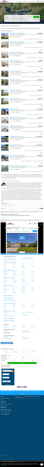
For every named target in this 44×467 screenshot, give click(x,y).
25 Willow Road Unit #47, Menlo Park (16, 52)
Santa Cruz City (6, 312)
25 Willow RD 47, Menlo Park (15, 60)
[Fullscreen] (37, 254)
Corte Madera (24, 286)
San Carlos (5, 282)
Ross (13, 290)
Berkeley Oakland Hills (7, 271)
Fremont (23, 272)
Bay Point (14, 263)
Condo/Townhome (25, 19)
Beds (12, 18)
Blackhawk (23, 263)
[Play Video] (1, 254)
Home (20, 19)
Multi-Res (21, 20)
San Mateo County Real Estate (9, 277)
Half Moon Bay (15, 280)
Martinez (32, 265)
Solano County (24, 352)
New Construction (33, 325)
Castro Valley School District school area (27, 258)
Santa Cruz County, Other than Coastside (9, 316)
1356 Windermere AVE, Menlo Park (16, 144)
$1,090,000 (39, 136)
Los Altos (32, 304)
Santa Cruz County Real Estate (9, 311)
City (12, 15)
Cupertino (14, 304)
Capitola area (5, 313)
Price (20, 15)
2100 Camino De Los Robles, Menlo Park (17, 155)
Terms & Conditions (4, 465)
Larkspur (23, 287)
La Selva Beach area (25, 314)
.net (2, 396)
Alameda (14, 271)
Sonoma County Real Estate (9, 297)
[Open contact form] (38, 1)
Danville (5, 265)
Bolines (14, 286)
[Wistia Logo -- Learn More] (40, 254)
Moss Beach (14, 281)
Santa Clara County (6, 352)
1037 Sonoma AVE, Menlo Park (15, 98)
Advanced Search (36, 19)
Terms (19, 461)
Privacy (22, 461)
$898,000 (40, 165)
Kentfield (14, 287)
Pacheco (23, 266)
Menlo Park (32, 280)
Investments (14, 325)
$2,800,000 (40, 33)
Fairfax (5, 287)
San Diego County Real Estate (9, 320)
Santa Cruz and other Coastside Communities (28, 312)
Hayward (32, 272)
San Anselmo (24, 290)
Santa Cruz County (15, 352)
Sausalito (14, 291)
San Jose (14, 307)
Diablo (14, 265)
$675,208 (40, 117)
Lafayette (23, 265)
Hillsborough (23, 280)
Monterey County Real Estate (9, 318)
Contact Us (3, 28)
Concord (32, 263)
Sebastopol (23, 291)
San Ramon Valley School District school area (10, 258)
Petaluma (32, 289)
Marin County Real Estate (8, 285)
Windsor (14, 293)
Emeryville (14, 272)
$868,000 (40, 52)
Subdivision (6, 18)
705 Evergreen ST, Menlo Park (15, 79)
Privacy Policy (36, 464)
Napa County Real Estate (8, 295)
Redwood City (33, 281)
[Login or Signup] (42, 1)
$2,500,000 (40, 90)
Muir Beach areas (6, 289)
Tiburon (5, 293)
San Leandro (14, 275)
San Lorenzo (23, 275)
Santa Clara (23, 307)
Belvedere (5, 286)
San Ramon (5, 267)
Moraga (5, 266)
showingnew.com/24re (8, 384)
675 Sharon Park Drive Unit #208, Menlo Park (18, 117)
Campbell (5, 304)
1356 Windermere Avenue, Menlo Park (17, 136)
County (6, 15)
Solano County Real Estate (9, 299)
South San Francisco (25, 282)
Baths (16, 18)
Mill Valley (32, 287)
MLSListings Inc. (9, 180)
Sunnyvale (5, 308)
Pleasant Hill (33, 266)
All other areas (24, 267)
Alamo (4, 263)
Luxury (23, 325)
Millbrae (5, 281)
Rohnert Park (5, 290)
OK (41, 464)
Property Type (21, 18)
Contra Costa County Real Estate (10, 262)
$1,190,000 (40, 109)
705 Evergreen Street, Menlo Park (16, 71)
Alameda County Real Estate (9, 270)
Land (24, 20)
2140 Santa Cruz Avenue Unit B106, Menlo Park (18, 165)
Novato (14, 289)
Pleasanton (5, 275)
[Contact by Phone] (40, 1)
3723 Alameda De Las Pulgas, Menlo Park (17, 33)
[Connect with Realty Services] (18, 386)
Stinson (32, 291)
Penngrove (23, 289)
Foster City (5, 280)
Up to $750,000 (6, 330)
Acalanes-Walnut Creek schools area (9, 257)
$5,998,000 (40, 71)
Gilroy (23, 304)
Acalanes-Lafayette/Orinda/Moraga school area (28, 257)
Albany (23, 271)
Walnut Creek (14, 267)
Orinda (14, 266)
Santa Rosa (5, 291)
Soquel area (5, 314)
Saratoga (32, 307)
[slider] (20, 254)
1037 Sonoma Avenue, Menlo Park (16, 90)
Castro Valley (5, 272)
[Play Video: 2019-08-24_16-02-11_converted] (22, 238)
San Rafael (32, 290)
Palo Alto (5, 307)
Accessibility (15, 461)
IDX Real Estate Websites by (4, 461)
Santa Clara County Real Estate (9, 303)
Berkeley (32, 271)
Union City (32, 275)
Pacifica (23, 281)
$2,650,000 (40, 155)
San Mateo (14, 282)
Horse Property (6, 325)
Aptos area (23, 313)
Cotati (32, 286)
